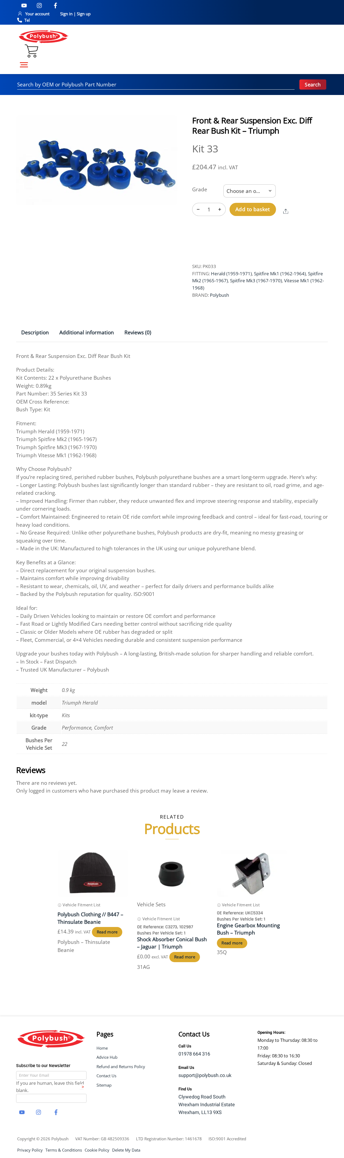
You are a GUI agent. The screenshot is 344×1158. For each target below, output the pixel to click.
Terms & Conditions (63, 1150)
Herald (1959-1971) (231, 273)
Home (102, 1048)
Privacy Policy (30, 1150)
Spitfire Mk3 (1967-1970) (256, 280)
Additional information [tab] (86, 332)
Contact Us (106, 1075)
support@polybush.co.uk (204, 1075)
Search (313, 84)
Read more (107, 932)
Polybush (219, 295)
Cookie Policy (97, 1150)
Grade (199, 189)
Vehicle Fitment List (81, 904)
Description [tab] (35, 332)
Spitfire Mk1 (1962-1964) (280, 273)
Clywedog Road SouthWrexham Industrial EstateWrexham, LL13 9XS (206, 1104)
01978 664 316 (194, 1054)
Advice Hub (106, 1057)
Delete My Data (126, 1150)
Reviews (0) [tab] (137, 332)
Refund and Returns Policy (120, 1066)
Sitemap (104, 1085)
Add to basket (252, 209)
